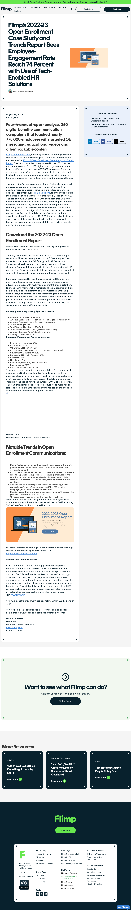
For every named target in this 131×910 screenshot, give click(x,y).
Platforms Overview (69, 873)
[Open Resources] (54, 7)
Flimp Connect (67, 885)
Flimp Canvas (66, 882)
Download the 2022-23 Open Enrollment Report (105, 119)
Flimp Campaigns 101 (70, 854)
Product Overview (43, 854)
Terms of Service (26, 876)
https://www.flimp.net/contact (21, 553)
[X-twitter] (41, 894)
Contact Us (40, 875)
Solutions (40, 860)
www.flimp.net (18, 594)
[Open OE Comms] (25, 7)
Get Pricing (40, 882)
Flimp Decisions (42, 192)
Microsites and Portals (96, 875)
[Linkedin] (45, 894)
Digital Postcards (94, 872)
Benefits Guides (93, 869)
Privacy (22, 872)
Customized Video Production (94, 858)
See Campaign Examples (71, 864)
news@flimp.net (14, 627)
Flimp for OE (66, 857)
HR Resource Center (44, 864)
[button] (94, 141)
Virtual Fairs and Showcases (93, 880)
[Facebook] (37, 894)
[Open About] (65, 7)
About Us (40, 857)
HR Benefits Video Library (97, 854)
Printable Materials (94, 884)
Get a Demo (65, 701)
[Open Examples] (40, 7)
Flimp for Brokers (68, 860)
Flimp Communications (18, 154)
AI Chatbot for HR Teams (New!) (69, 877)
